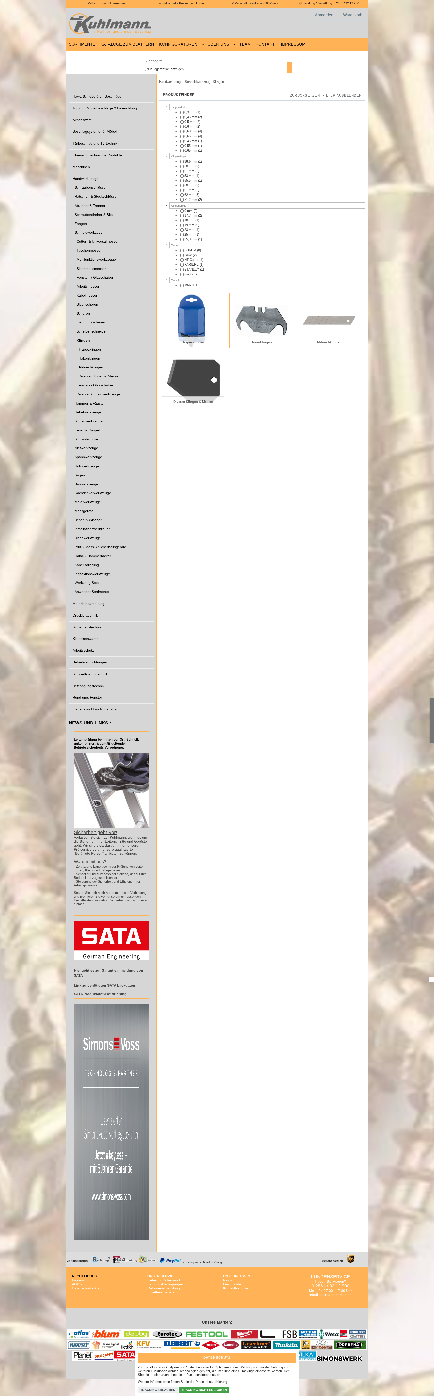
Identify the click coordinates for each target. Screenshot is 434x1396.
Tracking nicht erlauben (204, 1390)
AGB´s (77, 1284)
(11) (194, 269)
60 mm (189, 185)
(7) (191, 274)
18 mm (189, 220)
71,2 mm (190, 200)
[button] (342, 96)
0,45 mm (191, 117)
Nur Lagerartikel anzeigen (165, 69)
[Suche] (289, 67)
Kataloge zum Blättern (127, 44)
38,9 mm (190, 161)
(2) (193, 117)
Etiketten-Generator (163, 1292)
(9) (191, 225)
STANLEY (191, 269)
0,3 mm (189, 112)
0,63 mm (190, 131)
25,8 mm (190, 239)
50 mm (189, 166)
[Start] (111, 23)
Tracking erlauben (157, 1390)
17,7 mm (190, 215)
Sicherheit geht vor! (95, 832)
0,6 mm (190, 126)
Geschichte (232, 1284)
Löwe (188, 255)
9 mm (189, 211)
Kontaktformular (235, 1288)
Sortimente (82, 44)
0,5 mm (189, 122)
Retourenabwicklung (163, 1288)
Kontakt (265, 44)
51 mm (189, 171)
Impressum (293, 44)
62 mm (189, 195)
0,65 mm (191, 136)
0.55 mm (190, 146)
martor (189, 274)
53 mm (189, 176)
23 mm (189, 230)
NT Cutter (191, 260)
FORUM (190, 250)
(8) (192, 250)
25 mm (189, 234)
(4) (193, 131)
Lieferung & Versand (163, 1280)
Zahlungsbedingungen (165, 1284)
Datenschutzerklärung (89, 1288)
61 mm (189, 190)
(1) (192, 112)
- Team (242, 44)
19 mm (189, 225)
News (227, 1280)
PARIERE (191, 265)
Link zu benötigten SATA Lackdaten (104, 985)
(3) (191, 195)
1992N (189, 285)
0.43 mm (190, 141)
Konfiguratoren (178, 44)
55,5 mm (190, 180)
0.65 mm (190, 150)
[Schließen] (291, 1356)
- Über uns (215, 44)
